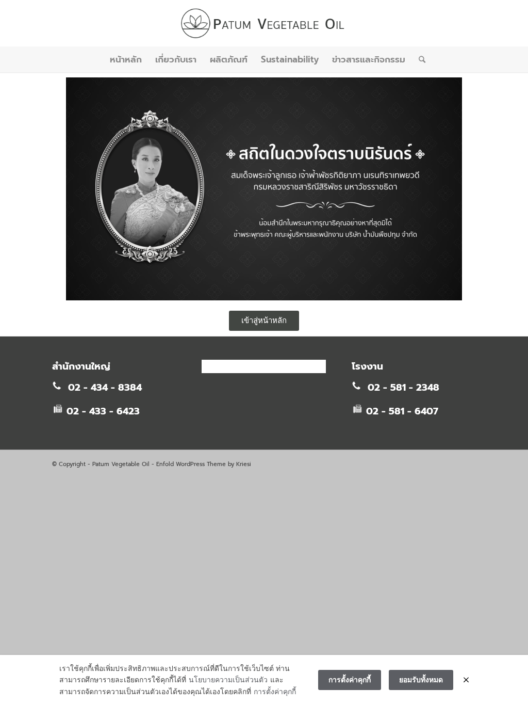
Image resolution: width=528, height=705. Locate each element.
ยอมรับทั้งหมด (421, 679)
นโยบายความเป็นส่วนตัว (228, 679)
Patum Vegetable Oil (121, 464)
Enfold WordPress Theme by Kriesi (203, 464)
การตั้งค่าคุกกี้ (275, 691)
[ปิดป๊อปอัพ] (466, 680)
